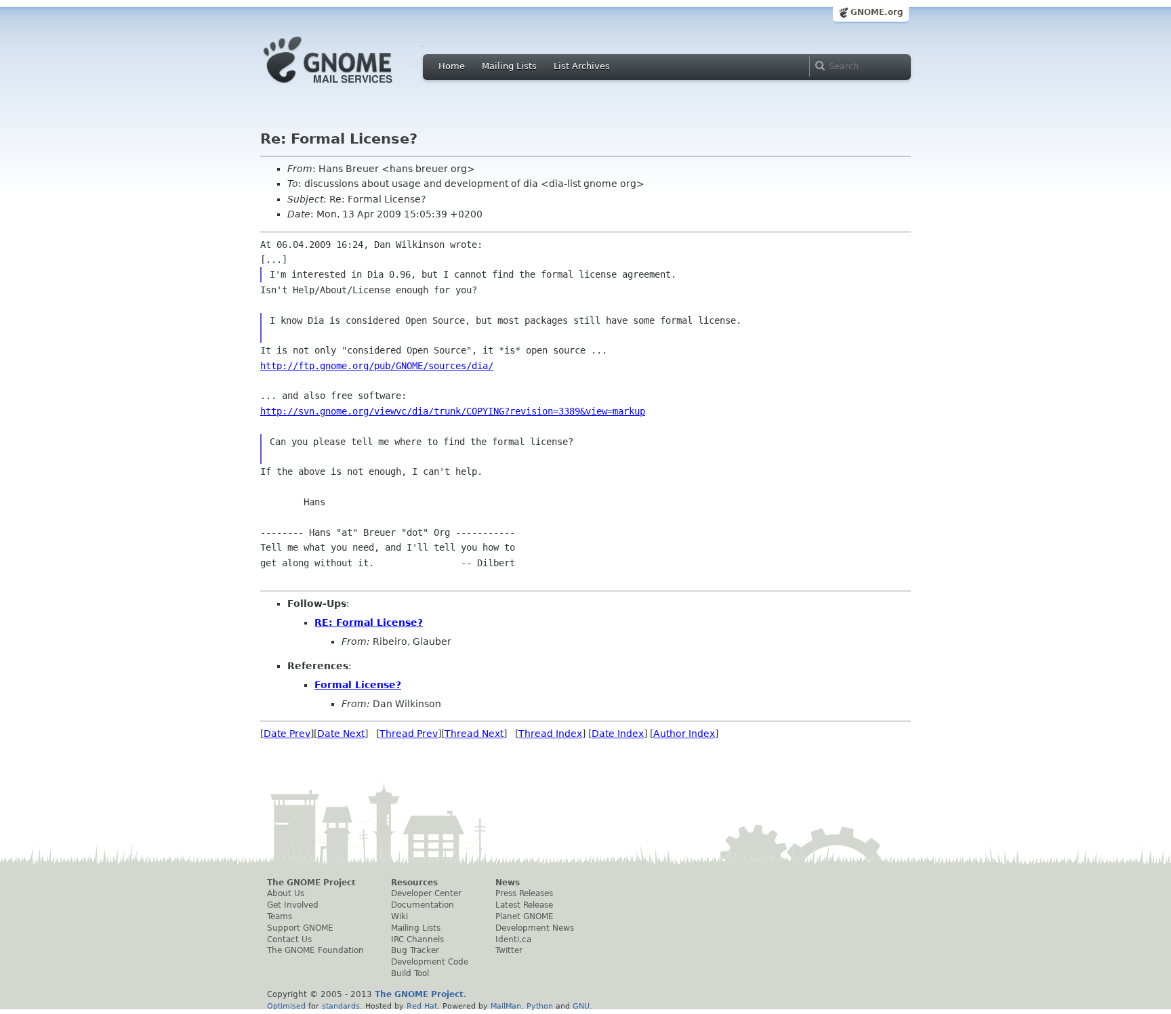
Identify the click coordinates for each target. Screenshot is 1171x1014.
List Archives (582, 66)
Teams (279, 916)
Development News (534, 928)
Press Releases (524, 893)
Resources (414, 882)
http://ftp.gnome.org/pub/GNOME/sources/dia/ (376, 365)
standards (341, 1006)
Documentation (422, 905)
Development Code (429, 962)
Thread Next (474, 733)
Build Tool (410, 973)
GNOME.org (876, 12)
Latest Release (524, 905)
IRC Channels (417, 939)
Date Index (618, 733)
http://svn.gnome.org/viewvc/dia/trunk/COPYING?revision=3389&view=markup (452, 411)
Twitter (508, 950)
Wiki (399, 916)
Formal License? (357, 684)
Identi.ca (513, 939)
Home (451, 66)
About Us (285, 893)
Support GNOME (300, 928)
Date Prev (287, 733)
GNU (581, 1006)
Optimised (286, 1006)
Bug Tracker (415, 950)
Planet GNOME (524, 916)
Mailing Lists (509, 66)
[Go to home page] (348, 87)
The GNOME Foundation (315, 950)
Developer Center (426, 893)
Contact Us (289, 939)
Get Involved (293, 905)
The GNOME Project (311, 882)
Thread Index (550, 733)
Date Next (341, 733)
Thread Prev (408, 733)
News (507, 882)
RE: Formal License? (368, 622)
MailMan (506, 1006)
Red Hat (422, 1006)
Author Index (684, 733)
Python (540, 1006)
